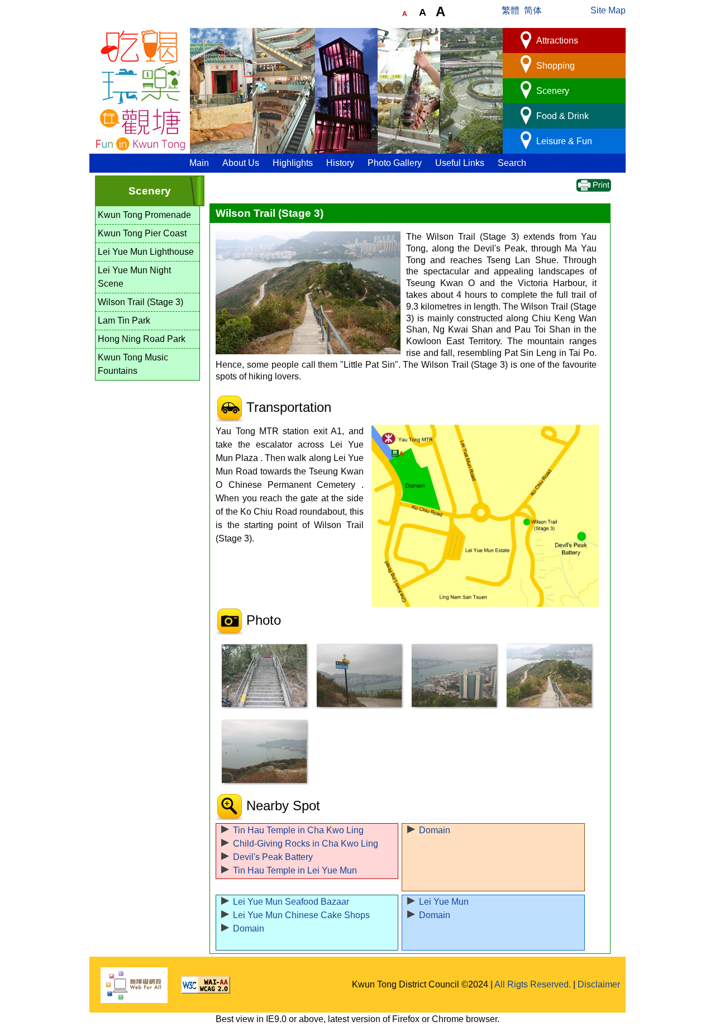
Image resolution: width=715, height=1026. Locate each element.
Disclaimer (599, 984)
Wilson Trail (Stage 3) (140, 302)
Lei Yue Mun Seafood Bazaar (291, 901)
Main (199, 163)
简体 (533, 10)
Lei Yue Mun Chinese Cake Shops (301, 915)
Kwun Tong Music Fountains (133, 364)
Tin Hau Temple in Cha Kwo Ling (298, 830)
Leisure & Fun (564, 141)
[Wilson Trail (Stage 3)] (262, 675)
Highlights (293, 163)
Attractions (557, 40)
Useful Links (459, 163)
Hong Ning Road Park (141, 339)
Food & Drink (562, 116)
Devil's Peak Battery (273, 857)
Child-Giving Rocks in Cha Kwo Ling (305, 843)
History (340, 163)
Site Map (608, 10)
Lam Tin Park (124, 320)
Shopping (555, 65)
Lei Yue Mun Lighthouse (146, 251)
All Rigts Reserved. (532, 984)
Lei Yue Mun (444, 901)
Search (512, 163)
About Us (240, 163)
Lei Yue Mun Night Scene (134, 276)
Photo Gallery (395, 163)
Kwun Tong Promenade (144, 215)
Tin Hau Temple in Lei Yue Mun (295, 870)
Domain (434, 830)
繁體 (510, 10)
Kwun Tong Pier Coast (142, 233)
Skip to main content (129, 23)
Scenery (552, 91)
